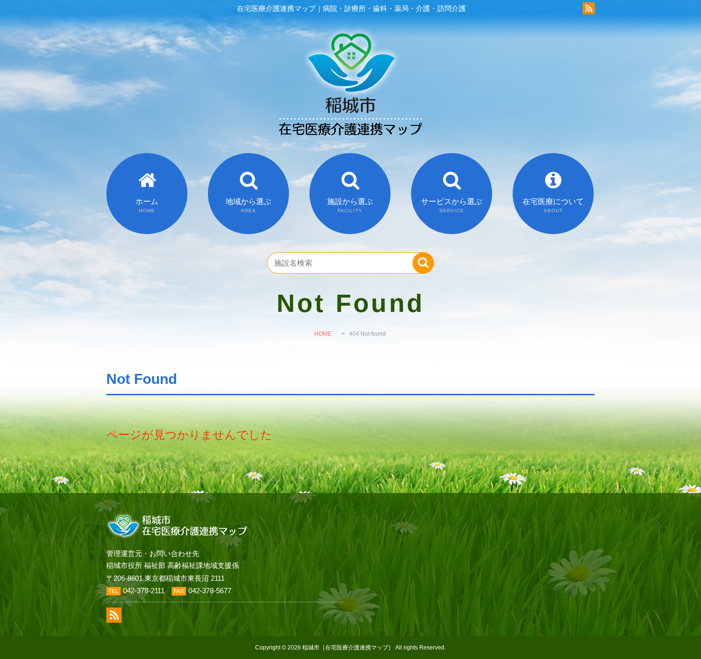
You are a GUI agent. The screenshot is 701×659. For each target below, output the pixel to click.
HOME (322, 333)
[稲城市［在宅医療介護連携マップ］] (350, 147)
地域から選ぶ (248, 205)
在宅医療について (553, 205)
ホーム (146, 205)
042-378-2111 (144, 591)
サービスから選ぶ (451, 205)
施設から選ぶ (350, 205)
